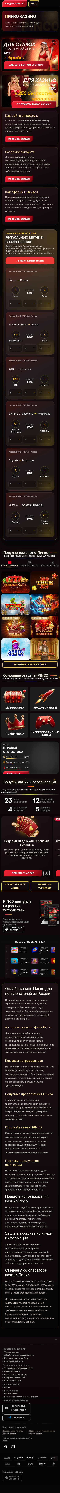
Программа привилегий (14, 1377)
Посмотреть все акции (15, 886)
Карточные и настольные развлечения (21, 1397)
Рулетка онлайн (11, 1394)
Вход (33, 4)
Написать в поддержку (18, 1408)
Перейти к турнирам (44, 886)
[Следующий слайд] (58, 564)
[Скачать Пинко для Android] (13, 1478)
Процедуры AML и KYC (14, 1361)
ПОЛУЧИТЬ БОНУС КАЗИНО (34, 104)
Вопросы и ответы (12, 1371)
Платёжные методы (12, 1381)
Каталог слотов (11, 1391)
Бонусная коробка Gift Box (15, 1374)
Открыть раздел (19, 138)
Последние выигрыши (30, 941)
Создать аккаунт (14, 4)
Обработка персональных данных (19, 1355)
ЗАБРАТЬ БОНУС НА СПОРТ (26, 64)
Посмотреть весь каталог (29, 664)
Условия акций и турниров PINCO (18, 1368)
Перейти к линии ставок (30, 261)
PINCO (7, 1388)
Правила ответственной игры (17, 1358)
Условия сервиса (11, 1352)
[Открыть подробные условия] (46, 873)
